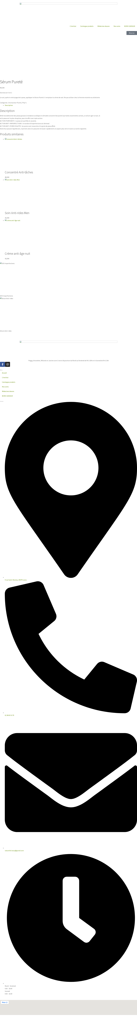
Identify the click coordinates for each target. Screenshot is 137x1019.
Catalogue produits (86, 26)
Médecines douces (103, 26)
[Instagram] (7, 364)
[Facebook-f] (2, 364)
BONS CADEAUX (129, 26)
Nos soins (117, 26)
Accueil (4, 373)
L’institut (73, 26)
